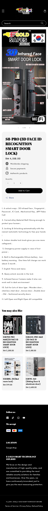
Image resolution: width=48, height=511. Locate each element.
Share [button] (11, 198)
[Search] (42, 23)
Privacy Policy (25, 506)
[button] (3, 11)
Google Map (11, 448)
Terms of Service (11, 506)
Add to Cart (24, 190)
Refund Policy (37, 506)
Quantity (9, 179)
